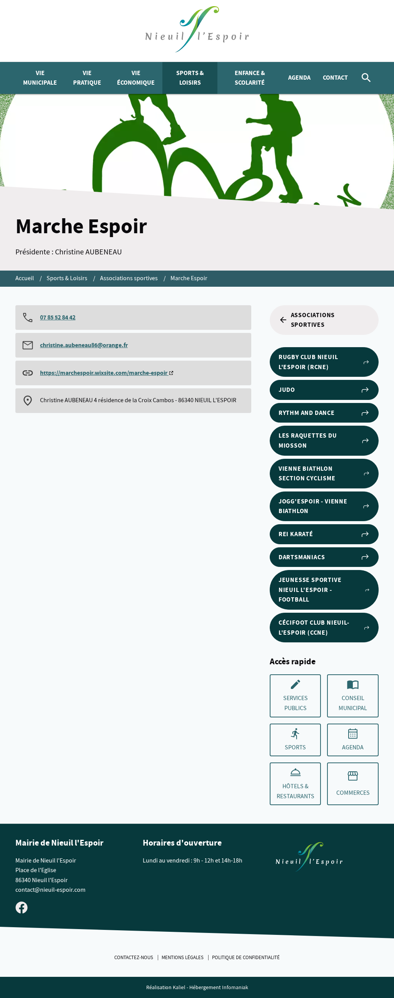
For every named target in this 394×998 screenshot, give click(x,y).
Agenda (299, 78)
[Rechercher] (366, 78)
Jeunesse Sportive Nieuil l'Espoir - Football (310, 589)
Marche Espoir (188, 278)
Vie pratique (87, 78)
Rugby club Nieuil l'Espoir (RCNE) (308, 362)
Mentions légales (183, 958)
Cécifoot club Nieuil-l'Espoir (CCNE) (314, 628)
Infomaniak (235, 987)
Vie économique (136, 78)
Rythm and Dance (307, 413)
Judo (287, 390)
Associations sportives (129, 278)
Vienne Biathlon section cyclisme (307, 474)
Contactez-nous (134, 958)
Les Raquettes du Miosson (308, 440)
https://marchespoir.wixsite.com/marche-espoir (104, 373)
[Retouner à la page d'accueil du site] (309, 858)
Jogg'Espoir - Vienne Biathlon (313, 506)
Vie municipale (40, 78)
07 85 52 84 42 (57, 317)
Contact (335, 78)
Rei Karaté (296, 534)
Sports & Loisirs (190, 78)
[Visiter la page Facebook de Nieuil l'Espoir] (21, 907)
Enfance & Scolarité (250, 78)
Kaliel (179, 987)
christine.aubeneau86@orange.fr (84, 345)
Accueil (25, 278)
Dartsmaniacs (302, 557)
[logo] (197, 31)
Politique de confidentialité (246, 958)
